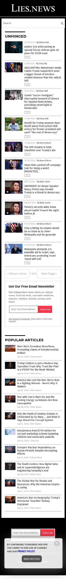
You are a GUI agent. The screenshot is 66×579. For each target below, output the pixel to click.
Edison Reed (36, 357)
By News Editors (44, 143)
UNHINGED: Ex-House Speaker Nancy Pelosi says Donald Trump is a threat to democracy (42, 189)
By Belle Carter (43, 182)
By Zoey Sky (41, 63)
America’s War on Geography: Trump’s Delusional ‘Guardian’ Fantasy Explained (38, 501)
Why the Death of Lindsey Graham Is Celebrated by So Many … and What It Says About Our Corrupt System (38, 417)
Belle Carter (36, 474)
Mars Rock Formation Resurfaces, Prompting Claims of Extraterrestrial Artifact (37, 349)
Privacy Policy (26, 551)
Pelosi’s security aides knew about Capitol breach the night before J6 (41, 210)
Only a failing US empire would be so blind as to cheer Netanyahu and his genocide (41, 231)
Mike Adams (36, 373)
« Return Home (17, 273)
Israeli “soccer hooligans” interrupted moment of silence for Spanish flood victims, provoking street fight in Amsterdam (41, 102)
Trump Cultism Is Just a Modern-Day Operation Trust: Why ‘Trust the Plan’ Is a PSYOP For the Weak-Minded (38, 366)
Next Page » (49, 273)
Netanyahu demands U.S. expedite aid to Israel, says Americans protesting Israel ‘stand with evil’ (40, 254)
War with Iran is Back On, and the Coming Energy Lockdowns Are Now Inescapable (37, 400)
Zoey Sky (35, 441)
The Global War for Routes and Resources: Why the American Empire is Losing (38, 484)
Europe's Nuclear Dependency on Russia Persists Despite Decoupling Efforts (37, 450)
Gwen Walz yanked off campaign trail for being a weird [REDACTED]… (42, 168)
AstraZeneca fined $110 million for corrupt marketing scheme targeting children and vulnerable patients (37, 434)
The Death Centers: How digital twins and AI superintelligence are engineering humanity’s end (37, 467)
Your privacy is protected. (19, 319)
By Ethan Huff (42, 91)
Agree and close (32, 558)
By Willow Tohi (43, 42)
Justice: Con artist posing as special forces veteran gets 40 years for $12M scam (41, 50)
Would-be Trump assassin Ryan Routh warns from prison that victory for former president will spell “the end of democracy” (42, 127)
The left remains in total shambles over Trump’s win (39, 149)
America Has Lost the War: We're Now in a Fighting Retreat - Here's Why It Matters (38, 383)
